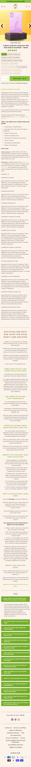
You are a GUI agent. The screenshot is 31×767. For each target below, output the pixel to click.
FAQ (22, 733)
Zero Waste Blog (15, 735)
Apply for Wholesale (15, 730)
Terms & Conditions (12, 738)
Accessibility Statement (15, 745)
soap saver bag (16, 116)
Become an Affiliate (20, 728)
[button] (12, 50)
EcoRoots (14, 753)
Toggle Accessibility (15, 747)
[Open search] (4, 6)
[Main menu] (2, 6)
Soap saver (4, 167)
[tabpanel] (15, 25)
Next (28, 25)
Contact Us (8, 728)
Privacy (22, 738)
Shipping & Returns (13, 733)
